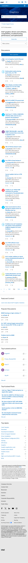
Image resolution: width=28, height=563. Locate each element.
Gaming (3, 440)
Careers (3, 495)
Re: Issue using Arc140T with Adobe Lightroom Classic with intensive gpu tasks (12, 403)
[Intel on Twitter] (5, 508)
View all (3, 380)
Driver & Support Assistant (8, 434)
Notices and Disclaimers (8, 531)
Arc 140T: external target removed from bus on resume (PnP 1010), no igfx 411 (12, 324)
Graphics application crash (8, 447)
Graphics (3, 445)
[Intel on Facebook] (2, 508)
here (20, 467)
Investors (3, 492)
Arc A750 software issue (12, 243)
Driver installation (6, 436)
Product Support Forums (8, 24)
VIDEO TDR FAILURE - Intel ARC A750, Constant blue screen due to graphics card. (14, 132)
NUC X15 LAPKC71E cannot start (14, 100)
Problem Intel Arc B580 (7, 335)
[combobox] (14, 16)
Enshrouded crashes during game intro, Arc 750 (13, 72)
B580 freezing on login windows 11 (11, 313)
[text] (1, 319)
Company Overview (6, 484)
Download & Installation (7, 432)
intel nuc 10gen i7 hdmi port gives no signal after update (12, 391)
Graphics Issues (5, 451)
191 (9, 289)
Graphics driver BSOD (7, 449)
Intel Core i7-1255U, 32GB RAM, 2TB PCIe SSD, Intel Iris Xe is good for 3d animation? (14, 115)
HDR (2, 454)
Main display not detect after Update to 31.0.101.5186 (13, 85)
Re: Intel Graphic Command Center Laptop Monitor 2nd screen (11, 413)
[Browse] (5, 6)
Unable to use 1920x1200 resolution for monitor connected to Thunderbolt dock (14, 191)
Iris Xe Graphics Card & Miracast (14, 59)
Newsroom (4, 490)
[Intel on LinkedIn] (9, 508)
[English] (22, 2)
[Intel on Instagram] (16, 508)
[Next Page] (3, 291)
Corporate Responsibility (7, 498)
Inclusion (3, 501)
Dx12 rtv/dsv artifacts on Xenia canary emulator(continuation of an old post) (14, 258)
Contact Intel (4, 487)
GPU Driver (4, 443)
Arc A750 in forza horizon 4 (13, 160)
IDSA (2, 458)
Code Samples (5, 427)
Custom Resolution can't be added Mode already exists (13, 274)
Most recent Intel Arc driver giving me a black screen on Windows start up (13, 208)
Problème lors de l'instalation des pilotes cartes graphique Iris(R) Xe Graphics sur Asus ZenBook (13, 226)
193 (19, 289)
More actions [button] (5, 43)
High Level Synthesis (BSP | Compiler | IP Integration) (11, 456)
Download (4, 429)
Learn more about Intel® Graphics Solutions (12, 303)
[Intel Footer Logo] (3, 549)
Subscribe (14, 39)
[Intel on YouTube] (13, 508)
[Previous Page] (1, 289)
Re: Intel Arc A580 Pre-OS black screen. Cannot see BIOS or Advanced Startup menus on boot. (13, 396)
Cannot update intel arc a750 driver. (13, 175)
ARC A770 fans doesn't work (13, 147)
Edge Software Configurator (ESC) (10, 438)
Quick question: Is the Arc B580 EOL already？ (12, 409)
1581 (25, 289)
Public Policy (4, 504)
